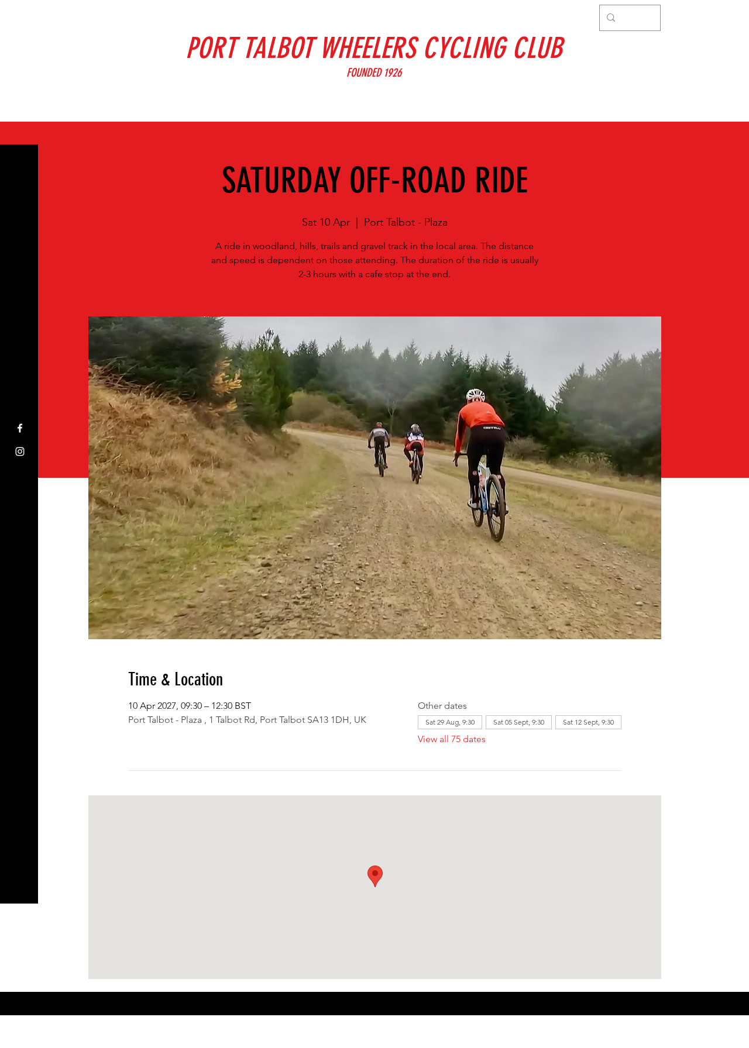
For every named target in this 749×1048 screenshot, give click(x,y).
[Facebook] (20, 428)
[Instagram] (20, 451)
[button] (20, 17)
